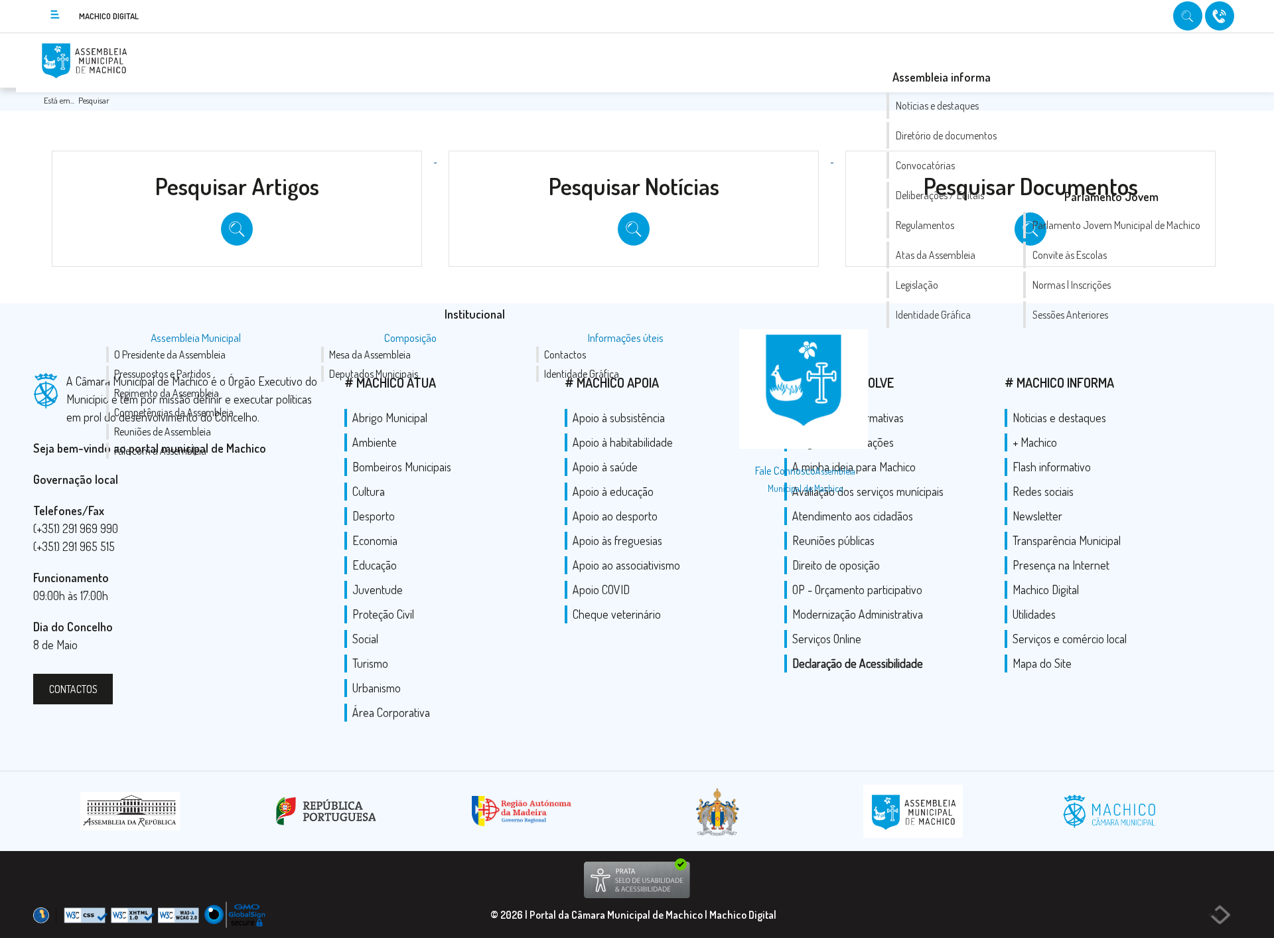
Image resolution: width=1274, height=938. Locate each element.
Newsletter (1037, 515)
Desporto (373, 515)
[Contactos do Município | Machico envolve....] (1219, 15)
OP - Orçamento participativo (857, 589)
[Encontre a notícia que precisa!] (635, 158)
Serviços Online (826, 638)
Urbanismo (376, 687)
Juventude (377, 589)
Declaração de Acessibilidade (857, 663)
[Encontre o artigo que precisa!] (238, 158)
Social (365, 638)
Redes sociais (1043, 491)
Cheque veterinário (617, 614)
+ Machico (1035, 442)
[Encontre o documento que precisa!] (1030, 158)
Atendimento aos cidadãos (852, 515)
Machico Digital (1046, 589)
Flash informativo (1052, 466)
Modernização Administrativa (857, 614)
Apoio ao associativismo (626, 565)
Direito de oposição (836, 565)
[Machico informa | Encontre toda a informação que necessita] (1189, 15)
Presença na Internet (1061, 565)
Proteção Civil (383, 614)
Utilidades (1034, 614)
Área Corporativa (391, 712)
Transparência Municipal (1067, 540)
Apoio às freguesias (617, 540)
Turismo (370, 663)
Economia (374, 540)
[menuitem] (475, 314)
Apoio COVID (601, 589)
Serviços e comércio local (1070, 638)
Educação (374, 565)
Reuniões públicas (833, 540)
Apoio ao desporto (615, 515)
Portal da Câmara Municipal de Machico (616, 914)
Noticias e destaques (1059, 417)
